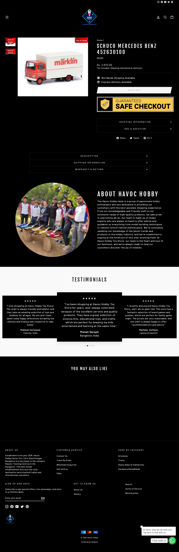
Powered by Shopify (89, 542)
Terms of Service (133, 489)
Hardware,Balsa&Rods (129, 469)
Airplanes (123, 456)
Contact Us (62, 456)
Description (89, 156)
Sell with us (62, 469)
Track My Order (64, 460)
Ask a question (135, 129)
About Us (78, 489)
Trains (121, 460)
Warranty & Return (89, 169)
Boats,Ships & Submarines (131, 465)
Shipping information (135, 122)
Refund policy (132, 493)
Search (128, 484)
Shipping (114, 68)
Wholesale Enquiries (66, 465)
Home (99, 40)
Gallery (77, 494)
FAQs (59, 473)
